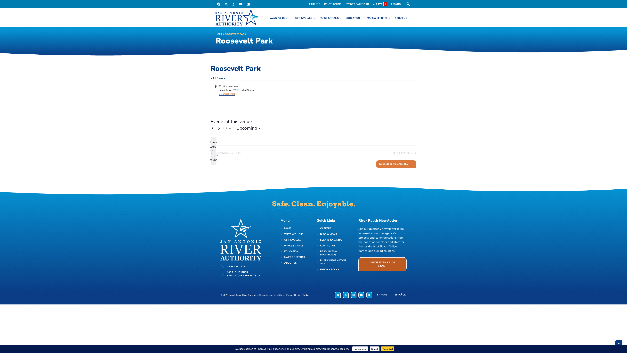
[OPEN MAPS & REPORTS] (389, 18)
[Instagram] (233, 4)
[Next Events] (219, 128)
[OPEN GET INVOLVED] (314, 18)
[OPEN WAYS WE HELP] (290, 18)
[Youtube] (241, 4)
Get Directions (226, 93)
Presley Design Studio (297, 295)
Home (219, 34)
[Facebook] (219, 4)
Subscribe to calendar (394, 164)
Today (228, 128)
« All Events (218, 78)
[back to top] (619, 343)
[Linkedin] (248, 4)
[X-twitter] (226, 4)
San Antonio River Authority (243, 295)
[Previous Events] (213, 128)
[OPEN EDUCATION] (362, 18)
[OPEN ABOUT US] (409, 18)
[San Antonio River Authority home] (238, 17)
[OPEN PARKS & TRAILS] (340, 18)
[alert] (213, 151)
